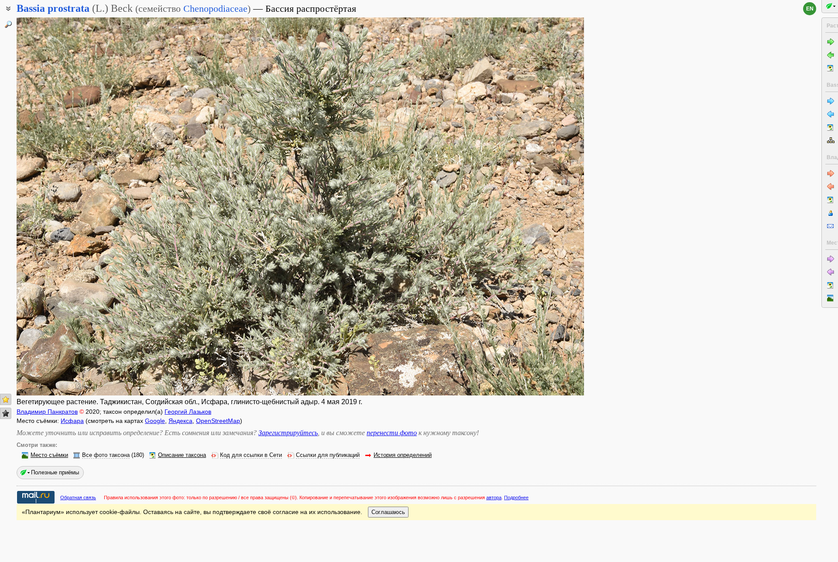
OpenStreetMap (218, 420)
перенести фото (392, 432)
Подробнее (516, 497)
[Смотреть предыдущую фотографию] (75, 206)
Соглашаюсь (388, 512)
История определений (403, 455)
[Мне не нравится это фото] (5, 413)
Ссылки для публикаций (328, 455)
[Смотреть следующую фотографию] (525, 206)
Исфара (72, 420)
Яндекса (180, 420)
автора (493, 497)
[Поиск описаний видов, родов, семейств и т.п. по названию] (8, 24)
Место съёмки (49, 455)
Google (155, 420)
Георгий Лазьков (188, 411)
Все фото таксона (106, 455)
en (810, 9)
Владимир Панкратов (47, 411)
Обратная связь (78, 497)
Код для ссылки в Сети (251, 455)
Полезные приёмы (55, 472)
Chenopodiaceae (215, 8)
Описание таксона (182, 455)
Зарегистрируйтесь (288, 432)
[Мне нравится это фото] (5, 399)
